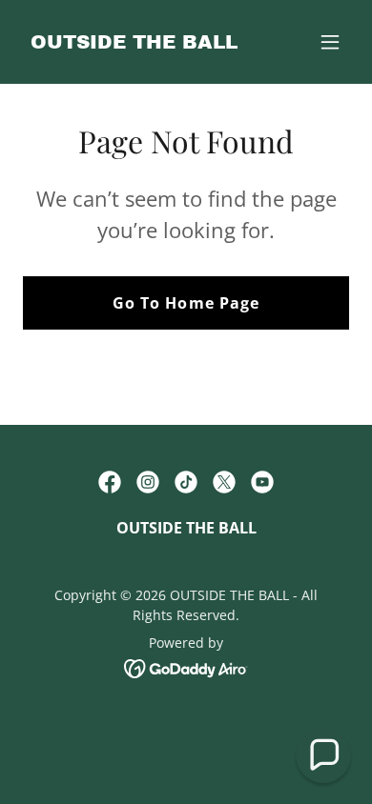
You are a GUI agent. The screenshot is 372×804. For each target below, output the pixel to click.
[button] (330, 42)
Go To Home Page (185, 302)
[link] (134, 42)
